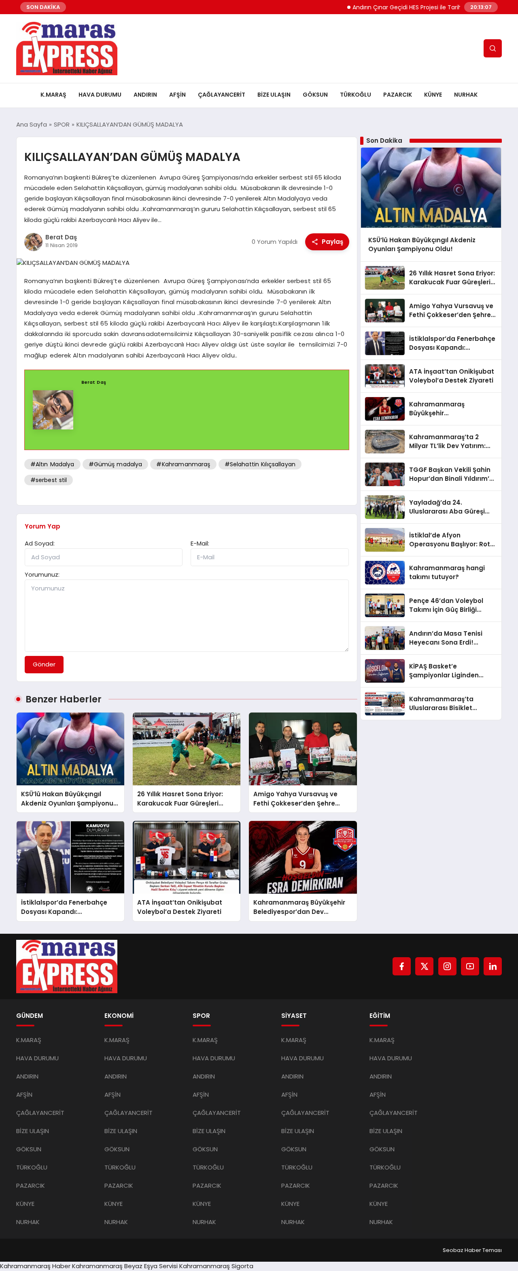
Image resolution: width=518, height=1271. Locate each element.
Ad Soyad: (40, 543)
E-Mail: (200, 543)
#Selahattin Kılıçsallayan (260, 464)
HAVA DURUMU (100, 95)
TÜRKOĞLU (355, 95)
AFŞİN (177, 95)
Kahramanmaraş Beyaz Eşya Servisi (125, 1266)
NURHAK (466, 95)
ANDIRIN (145, 95)
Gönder (44, 664)
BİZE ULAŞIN (274, 95)
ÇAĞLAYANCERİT (221, 95)
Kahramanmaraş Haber (35, 1266)
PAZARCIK (397, 95)
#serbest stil (48, 480)
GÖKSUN (315, 95)
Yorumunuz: (42, 574)
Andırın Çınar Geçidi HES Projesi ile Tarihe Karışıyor (400, 7)
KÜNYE (433, 95)
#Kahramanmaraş (183, 464)
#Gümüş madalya (115, 464)
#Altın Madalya (52, 464)
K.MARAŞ (53, 95)
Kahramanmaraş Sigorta (216, 1266)
